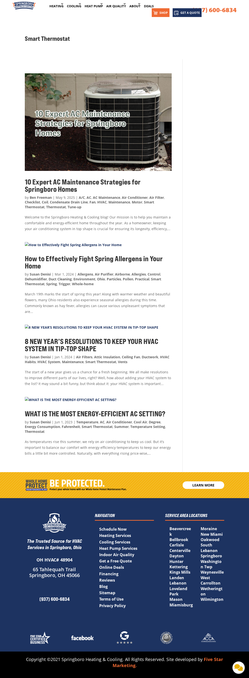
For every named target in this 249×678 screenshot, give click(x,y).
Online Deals (111, 567)
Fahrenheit (71, 426)
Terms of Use (111, 599)
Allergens (85, 274)
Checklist (32, 202)
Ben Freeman (41, 197)
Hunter (176, 561)
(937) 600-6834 (214, 10)
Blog (103, 586)
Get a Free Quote (115, 561)
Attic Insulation (107, 357)
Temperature (87, 422)
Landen (176, 577)
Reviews (107, 580)
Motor (137, 202)
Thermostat (56, 207)
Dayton (176, 556)
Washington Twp (211, 564)
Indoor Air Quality (116, 554)
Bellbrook (178, 539)
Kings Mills (179, 572)
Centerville (179, 550)
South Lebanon (209, 547)
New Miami (212, 534)
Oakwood (210, 539)
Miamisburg (181, 605)
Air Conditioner (135, 197)
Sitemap (107, 592)
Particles (114, 279)
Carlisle (176, 545)
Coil (45, 202)
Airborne (122, 274)
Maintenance (119, 202)
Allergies (139, 274)
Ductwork (150, 357)
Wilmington (212, 599)
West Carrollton (211, 580)
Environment (84, 279)
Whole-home (83, 284)
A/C (82, 197)
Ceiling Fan (131, 357)
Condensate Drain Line (69, 202)
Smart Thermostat (100, 362)
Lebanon (178, 583)
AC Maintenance (106, 197)
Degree (154, 422)
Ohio (101, 279)
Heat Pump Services (118, 548)
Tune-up (74, 207)
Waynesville (212, 572)
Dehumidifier (36, 279)
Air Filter (156, 197)
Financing (108, 574)
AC (89, 197)
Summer (121, 426)
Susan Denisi (40, 274)
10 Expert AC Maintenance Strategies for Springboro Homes (83, 185)
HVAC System (48, 362)
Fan (92, 202)
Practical (142, 279)
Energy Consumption (42, 426)
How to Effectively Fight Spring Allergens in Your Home (94, 262)
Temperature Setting (147, 426)
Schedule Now (113, 529)
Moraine (209, 528)
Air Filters (84, 357)
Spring (51, 284)
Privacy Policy (112, 605)
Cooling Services (114, 542)
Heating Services (115, 535)
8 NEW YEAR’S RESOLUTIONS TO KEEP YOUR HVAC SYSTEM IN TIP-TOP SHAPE (91, 345)
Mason (176, 599)
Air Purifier (104, 274)
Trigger (64, 284)
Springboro (211, 556)
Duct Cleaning (60, 279)
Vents (122, 362)
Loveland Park (178, 591)
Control (154, 274)
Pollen (128, 279)
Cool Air (140, 422)
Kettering (178, 566)
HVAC (102, 202)
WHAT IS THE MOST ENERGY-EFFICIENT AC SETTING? (96, 413)
